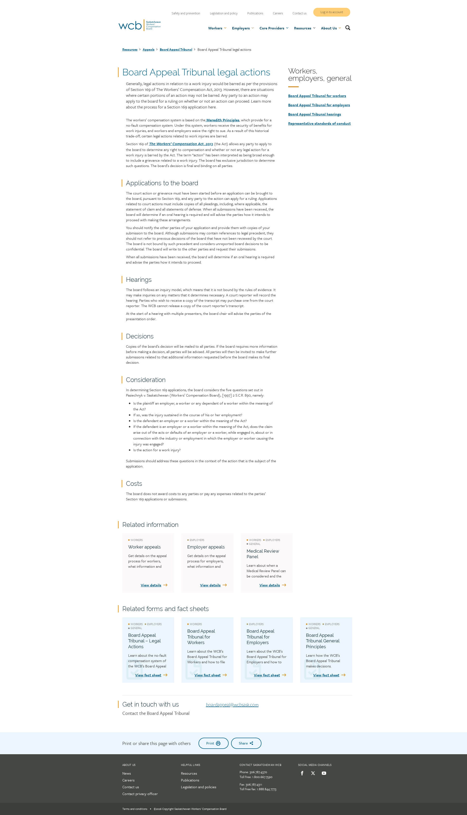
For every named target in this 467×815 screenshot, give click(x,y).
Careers (278, 13)
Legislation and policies (198, 786)
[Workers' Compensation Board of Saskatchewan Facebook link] (301, 773)
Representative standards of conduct (319, 123)
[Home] (140, 30)
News (126, 773)
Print (210, 743)
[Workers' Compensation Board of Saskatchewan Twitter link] (312, 773)
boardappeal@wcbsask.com (232, 705)
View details (151, 585)
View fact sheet (148, 675)
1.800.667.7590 (262, 776)
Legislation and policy (224, 13)
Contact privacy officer (140, 793)
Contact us (299, 13)
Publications (255, 13)
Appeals (148, 49)
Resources (129, 49)
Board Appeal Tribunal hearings (314, 114)
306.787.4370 (258, 772)
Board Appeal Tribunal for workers (317, 95)
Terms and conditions (134, 809)
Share (243, 743)
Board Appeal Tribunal (176, 49)
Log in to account (332, 12)
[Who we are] (206, 120)
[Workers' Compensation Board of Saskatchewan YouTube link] (323, 773)
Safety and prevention (186, 13)
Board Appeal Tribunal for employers (319, 105)
